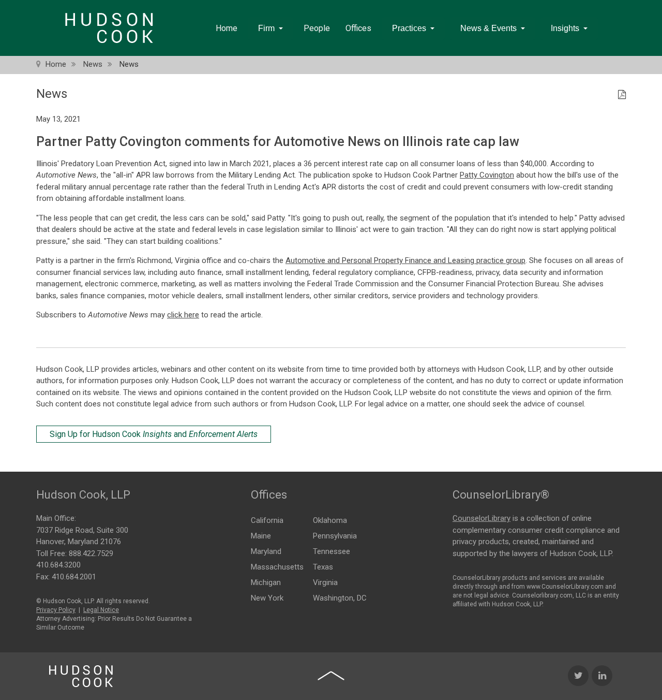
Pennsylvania (335, 536)
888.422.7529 (91, 553)
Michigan (266, 582)
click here (183, 314)
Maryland (266, 551)
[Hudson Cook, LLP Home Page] (81, 676)
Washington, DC (340, 598)
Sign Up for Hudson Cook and (154, 434)
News (92, 64)
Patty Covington (487, 175)
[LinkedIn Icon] (602, 675)
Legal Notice (101, 610)
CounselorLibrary (481, 518)
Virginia (325, 582)
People (317, 28)
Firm (266, 28)
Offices (358, 28)
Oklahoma (330, 520)
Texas (323, 567)
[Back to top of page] (331, 675)
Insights (565, 28)
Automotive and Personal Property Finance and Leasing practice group (405, 260)
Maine (261, 536)
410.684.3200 (58, 565)
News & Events (488, 28)
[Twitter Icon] (578, 675)
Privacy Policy (56, 610)
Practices (409, 28)
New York (267, 598)
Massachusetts (277, 567)
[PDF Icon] (622, 95)
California (267, 520)
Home (226, 28)
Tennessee (331, 551)
